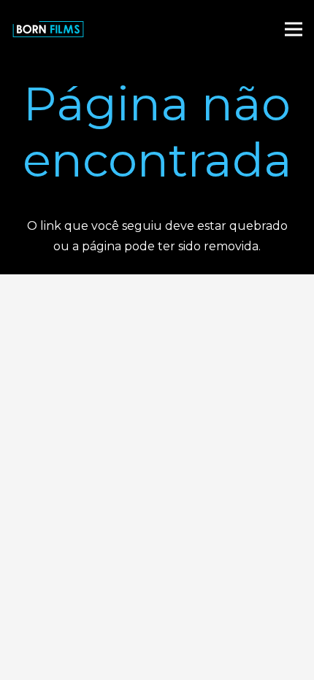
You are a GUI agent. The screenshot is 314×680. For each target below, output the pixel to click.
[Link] (48, 29)
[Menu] (293, 29)
